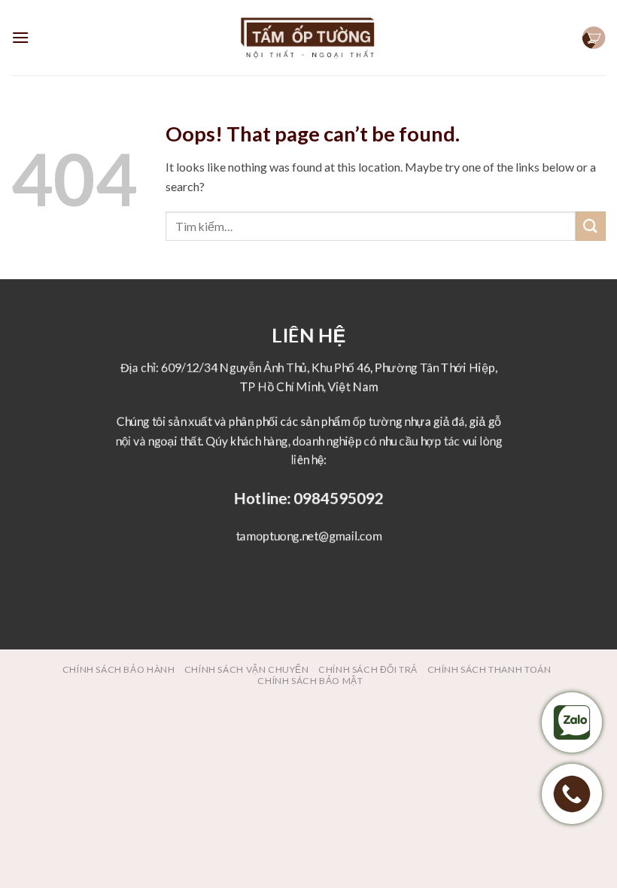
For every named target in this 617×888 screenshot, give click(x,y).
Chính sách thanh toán (489, 669)
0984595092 (338, 497)
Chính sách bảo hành (118, 669)
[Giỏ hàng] (594, 38)
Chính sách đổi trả (368, 669)
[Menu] (20, 37)
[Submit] (591, 226)
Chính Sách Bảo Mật (310, 680)
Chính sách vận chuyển (246, 669)
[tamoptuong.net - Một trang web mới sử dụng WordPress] (308, 38)
